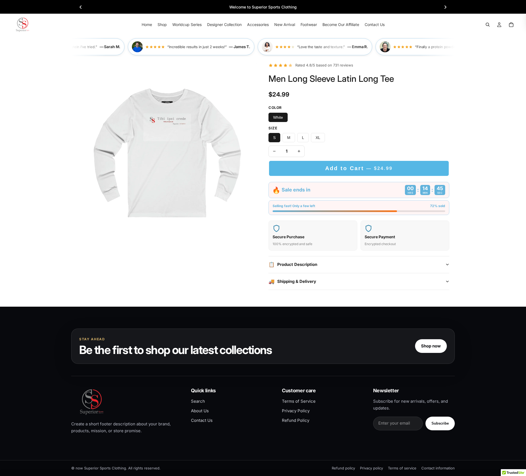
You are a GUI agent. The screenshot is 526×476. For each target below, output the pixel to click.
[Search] (488, 25)
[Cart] (511, 25)
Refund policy (343, 468)
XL (318, 137)
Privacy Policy (296, 410)
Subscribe (440, 423)
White (278, 117)
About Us (200, 410)
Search (198, 401)
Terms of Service (299, 401)
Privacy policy (371, 468)
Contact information (438, 468)
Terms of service (402, 468)
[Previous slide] (80, 7)
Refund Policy (295, 420)
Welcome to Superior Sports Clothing (263, 7)
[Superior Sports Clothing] (126, 402)
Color (275, 107)
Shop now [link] (431, 346)
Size (272, 128)
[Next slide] (445, 7)
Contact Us (202, 420)
